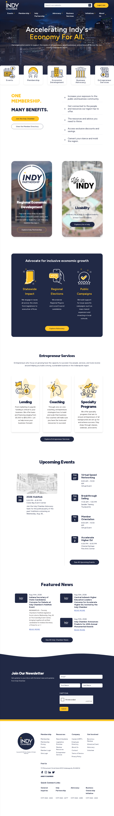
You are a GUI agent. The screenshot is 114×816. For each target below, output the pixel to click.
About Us (101, 14)
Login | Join (101, 5)
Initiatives (89, 13)
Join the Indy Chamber (25, 119)
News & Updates (62, 739)
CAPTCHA (64, 693)
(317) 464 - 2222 (47, 798)
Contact (75, 750)
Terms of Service (77, 753)
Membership (24, 13)
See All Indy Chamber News (57, 640)
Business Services (70, 14)
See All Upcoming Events (84, 562)
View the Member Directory (27, 126)
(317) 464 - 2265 (77, 798)
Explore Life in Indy (82, 224)
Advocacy (57, 13)
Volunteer (90, 750)
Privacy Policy (76, 756)
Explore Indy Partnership (32, 230)
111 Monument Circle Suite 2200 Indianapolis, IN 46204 (60, 768)
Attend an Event (93, 744)
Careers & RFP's (77, 739)
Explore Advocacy (57, 328)
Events (10, 13)
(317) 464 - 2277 (62, 798)
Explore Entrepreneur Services (57, 439)
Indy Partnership (40, 14)
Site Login (44, 753)
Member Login (46, 750)
